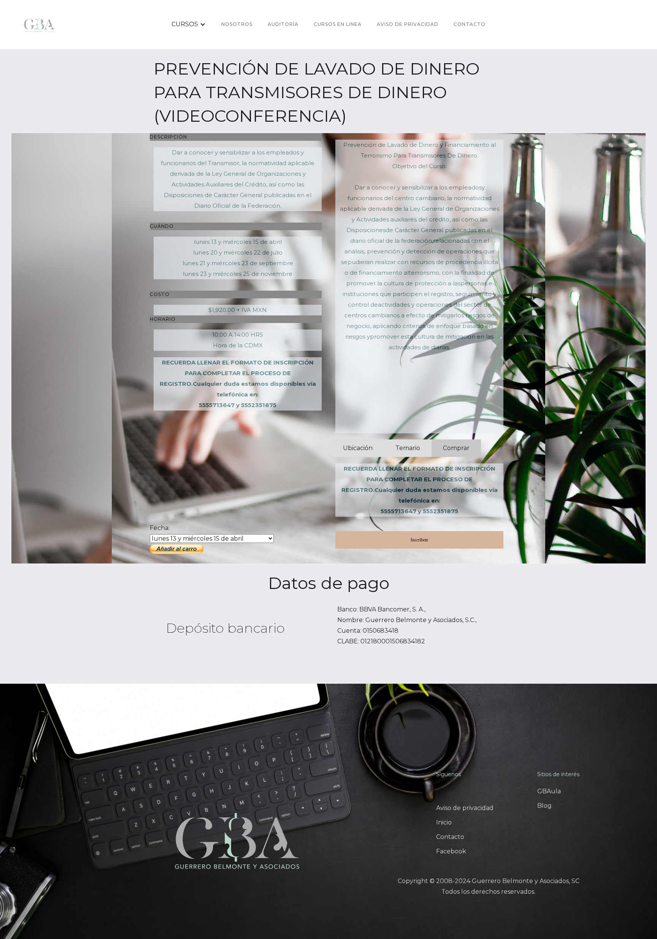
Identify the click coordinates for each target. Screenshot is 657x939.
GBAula (549, 791)
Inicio (444, 822)
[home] (39, 24)
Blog (544, 805)
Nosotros (236, 24)
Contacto (470, 24)
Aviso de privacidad (465, 808)
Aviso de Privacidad (407, 24)
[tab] (358, 448)
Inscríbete (419, 540)
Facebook (451, 851)
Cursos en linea (338, 24)
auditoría (283, 24)
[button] (188, 24)
